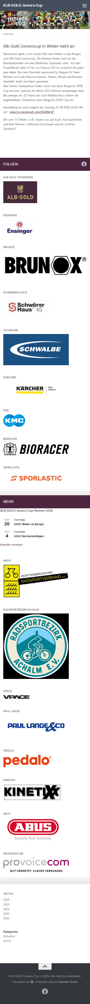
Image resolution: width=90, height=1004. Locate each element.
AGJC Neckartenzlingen (29, 536)
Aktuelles (9, 936)
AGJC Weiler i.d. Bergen (29, 524)
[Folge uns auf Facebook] (84, 164)
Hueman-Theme (68, 981)
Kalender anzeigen (11, 544)
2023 (6, 913)
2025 (6, 904)
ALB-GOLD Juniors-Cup (22, 5)
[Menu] (84, 5)
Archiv (8, 34)
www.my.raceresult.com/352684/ (30, 112)
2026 (6, 899)
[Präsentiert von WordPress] (32, 982)
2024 (6, 909)
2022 (6, 918)
